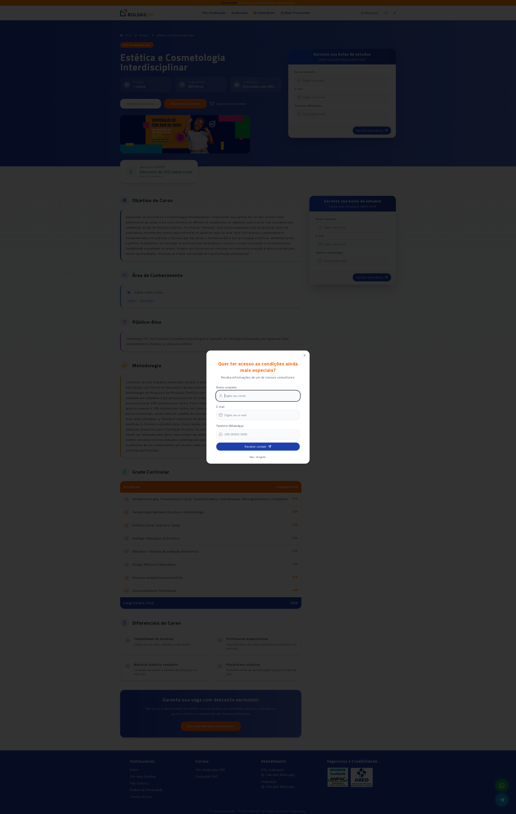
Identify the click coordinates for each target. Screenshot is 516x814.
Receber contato (255, 446)
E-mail (220, 406)
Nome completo (226, 387)
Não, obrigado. (258, 457)
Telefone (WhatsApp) (230, 426)
